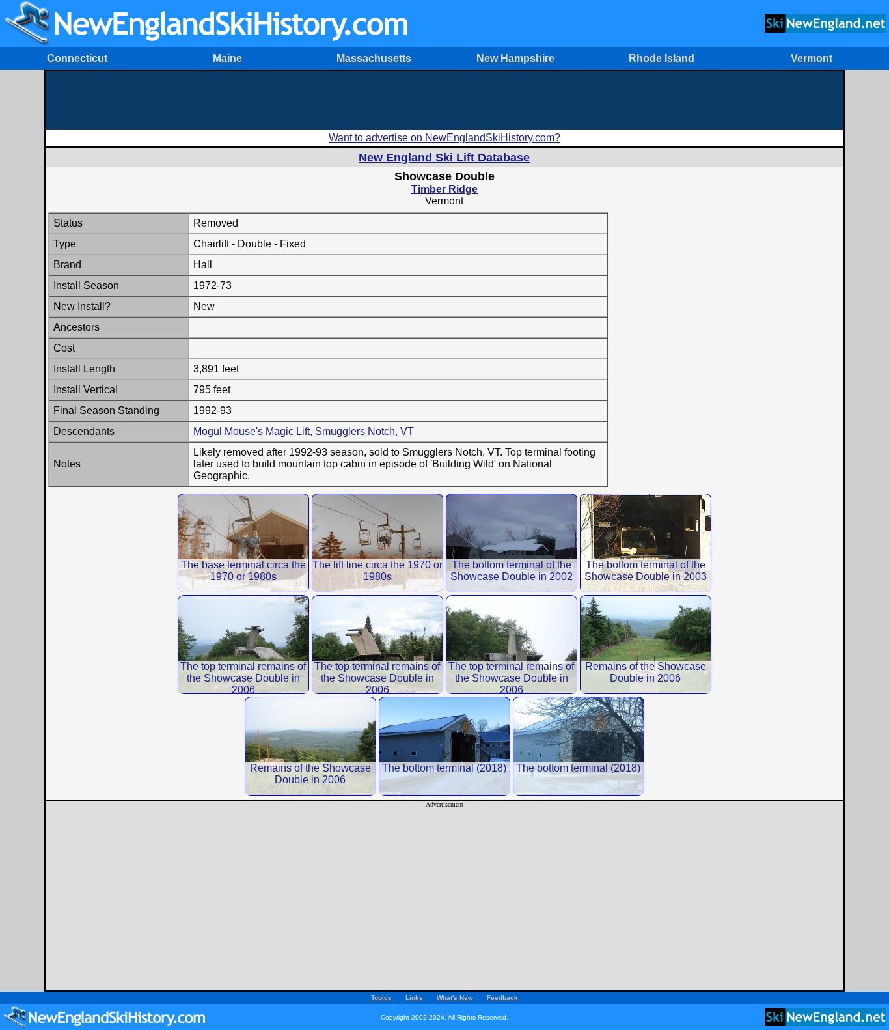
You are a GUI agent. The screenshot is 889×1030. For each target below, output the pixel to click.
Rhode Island (661, 58)
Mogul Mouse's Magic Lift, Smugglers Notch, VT (303, 431)
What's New (455, 997)
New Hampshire (515, 58)
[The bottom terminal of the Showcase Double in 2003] (645, 543)
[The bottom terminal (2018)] (444, 746)
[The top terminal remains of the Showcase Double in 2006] (243, 644)
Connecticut (77, 58)
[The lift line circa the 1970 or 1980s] (377, 543)
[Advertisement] (444, 100)
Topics (381, 997)
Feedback (502, 997)
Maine (227, 58)
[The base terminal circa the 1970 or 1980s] (243, 543)
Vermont (811, 58)
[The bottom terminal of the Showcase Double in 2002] (511, 543)
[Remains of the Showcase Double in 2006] (645, 644)
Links (414, 997)
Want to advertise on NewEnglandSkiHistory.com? (444, 137)
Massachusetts (373, 58)
